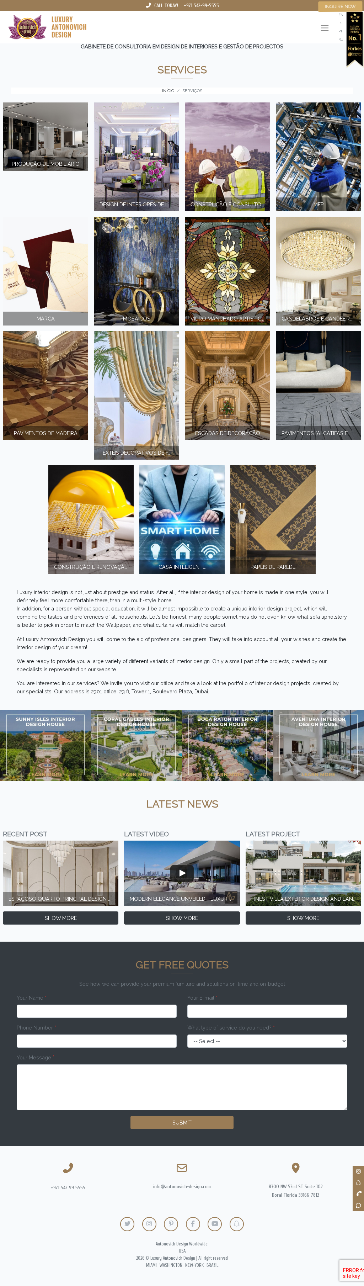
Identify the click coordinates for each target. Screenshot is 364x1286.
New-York (194, 1265)
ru (340, 39)
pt (340, 31)
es (340, 23)
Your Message (35, 1057)
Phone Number (36, 1028)
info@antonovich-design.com (182, 1187)
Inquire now (340, 6)
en (340, 15)
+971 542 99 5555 (68, 1188)
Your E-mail (202, 998)
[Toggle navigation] (325, 29)
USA (182, 1251)
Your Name (32, 998)
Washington (171, 1265)
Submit (182, 1123)
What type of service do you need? (231, 1028)
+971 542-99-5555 (201, 5)
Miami (151, 1265)
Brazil (212, 1265)
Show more (61, 918)
